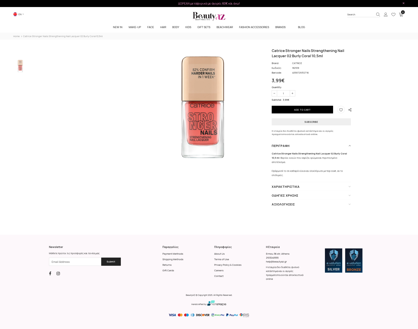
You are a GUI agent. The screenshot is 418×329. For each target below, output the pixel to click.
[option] (203, 107)
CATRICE (297, 63)
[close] (403, 3)
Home (16, 36)
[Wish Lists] (341, 109)
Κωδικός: (277, 67)
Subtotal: (277, 99)
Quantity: (277, 87)
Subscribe (311, 121)
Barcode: (277, 72)
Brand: (275, 63)
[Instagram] (58, 273)
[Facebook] (50, 273)
